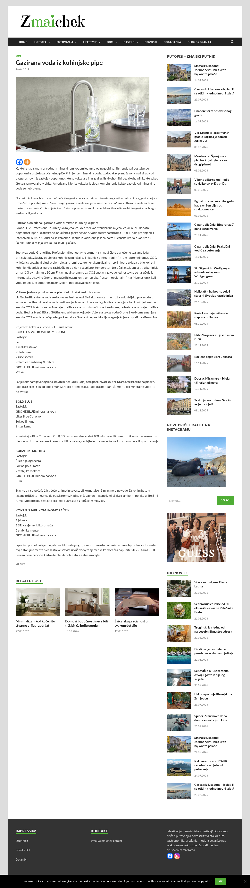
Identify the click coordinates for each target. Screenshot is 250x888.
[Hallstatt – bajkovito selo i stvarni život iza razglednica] (179, 292)
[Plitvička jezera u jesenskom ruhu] (179, 335)
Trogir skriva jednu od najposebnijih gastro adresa (213, 629)
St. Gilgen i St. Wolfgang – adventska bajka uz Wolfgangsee (212, 272)
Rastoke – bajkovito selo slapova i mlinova (211, 315)
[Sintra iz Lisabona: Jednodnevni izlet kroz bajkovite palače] (179, 66)
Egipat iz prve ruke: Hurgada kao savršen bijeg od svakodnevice (214, 205)
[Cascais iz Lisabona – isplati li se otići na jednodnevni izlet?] (179, 89)
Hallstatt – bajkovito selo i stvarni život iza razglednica (213, 293)
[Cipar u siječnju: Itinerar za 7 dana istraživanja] (179, 225)
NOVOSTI (151, 42)
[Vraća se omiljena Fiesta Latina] (179, 582)
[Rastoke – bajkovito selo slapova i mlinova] (179, 313)
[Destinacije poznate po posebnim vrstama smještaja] (179, 649)
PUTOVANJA (64, 42)
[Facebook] (19, 162)
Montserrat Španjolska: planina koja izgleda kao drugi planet (210, 160)
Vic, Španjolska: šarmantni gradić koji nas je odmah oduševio (212, 137)
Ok (220, 881)
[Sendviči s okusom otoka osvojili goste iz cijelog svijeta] (179, 671)
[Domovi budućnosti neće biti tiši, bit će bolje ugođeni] (87, 603)
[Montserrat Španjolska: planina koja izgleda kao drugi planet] (179, 156)
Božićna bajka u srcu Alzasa (213, 356)
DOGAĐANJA (172, 42)
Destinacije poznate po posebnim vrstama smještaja (213, 651)
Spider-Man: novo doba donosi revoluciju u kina (210, 718)
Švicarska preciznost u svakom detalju (131, 623)
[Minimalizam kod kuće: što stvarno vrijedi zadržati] (38, 603)
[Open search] (232, 42)
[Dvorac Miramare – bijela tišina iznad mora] (179, 379)
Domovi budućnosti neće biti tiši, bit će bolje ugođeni (86, 623)
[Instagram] (177, 856)
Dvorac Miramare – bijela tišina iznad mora (211, 380)
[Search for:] (200, 500)
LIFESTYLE (90, 42)
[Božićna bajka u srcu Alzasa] (179, 357)
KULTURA (40, 42)
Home (23, 42)
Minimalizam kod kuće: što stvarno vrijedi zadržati (35, 623)
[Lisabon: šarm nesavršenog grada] (179, 111)
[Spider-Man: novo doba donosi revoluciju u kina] (179, 716)
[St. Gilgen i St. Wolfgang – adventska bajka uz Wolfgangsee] (179, 268)
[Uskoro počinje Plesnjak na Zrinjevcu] (179, 694)
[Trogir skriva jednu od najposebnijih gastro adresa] (179, 627)
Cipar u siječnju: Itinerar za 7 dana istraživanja (214, 226)
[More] (27, 162)
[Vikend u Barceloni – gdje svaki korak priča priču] (179, 180)
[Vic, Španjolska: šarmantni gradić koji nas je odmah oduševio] (179, 133)
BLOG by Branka (199, 42)
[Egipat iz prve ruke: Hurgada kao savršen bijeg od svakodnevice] (179, 201)
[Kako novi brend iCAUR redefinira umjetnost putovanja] (179, 761)
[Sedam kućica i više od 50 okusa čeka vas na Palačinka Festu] (179, 604)
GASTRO (129, 42)
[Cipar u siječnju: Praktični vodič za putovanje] (179, 247)
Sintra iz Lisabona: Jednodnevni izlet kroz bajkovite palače (210, 70)
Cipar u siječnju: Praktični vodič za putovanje (212, 248)
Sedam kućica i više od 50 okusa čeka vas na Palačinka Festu (213, 608)
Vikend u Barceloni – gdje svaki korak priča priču (211, 181)
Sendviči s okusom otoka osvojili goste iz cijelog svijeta (211, 675)
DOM (110, 42)
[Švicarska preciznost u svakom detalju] (137, 603)
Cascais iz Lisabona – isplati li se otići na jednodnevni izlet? (214, 91)
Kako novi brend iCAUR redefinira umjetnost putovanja (210, 765)
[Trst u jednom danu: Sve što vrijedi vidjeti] (179, 400)
